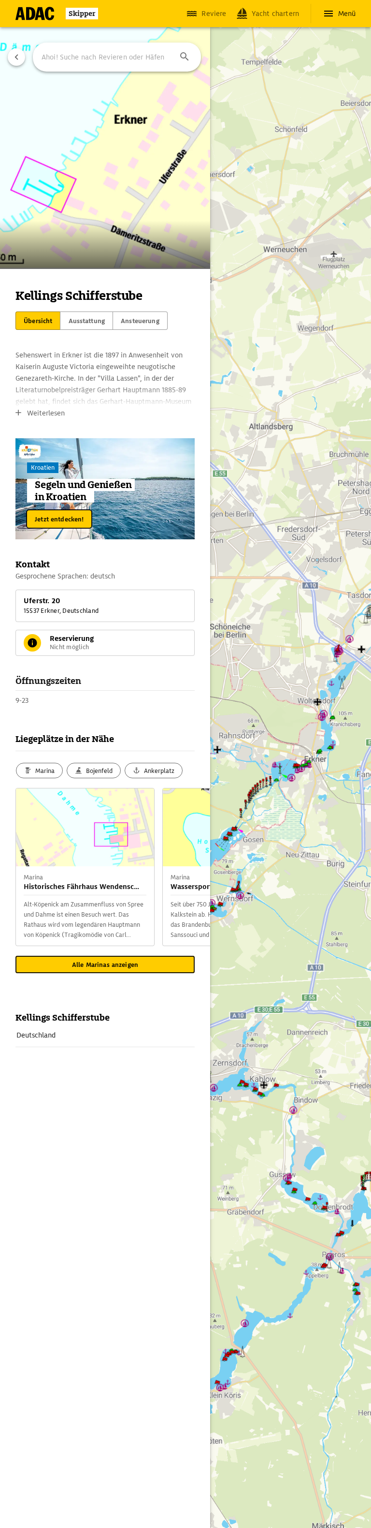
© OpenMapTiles (257, 1495)
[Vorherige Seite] (16, 57)
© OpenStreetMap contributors (274, 1506)
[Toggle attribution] (230, 1483)
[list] (105, 1035)
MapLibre (249, 1483)
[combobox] (117, 57)
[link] (105, 1035)
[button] (184, 57)
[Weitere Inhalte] (190, 867)
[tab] (37, 321)
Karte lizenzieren (285, 1483)
